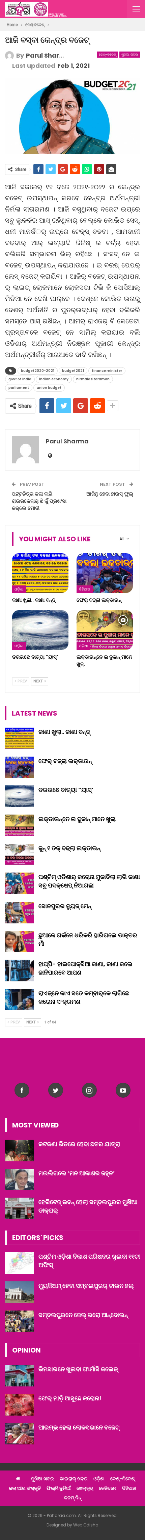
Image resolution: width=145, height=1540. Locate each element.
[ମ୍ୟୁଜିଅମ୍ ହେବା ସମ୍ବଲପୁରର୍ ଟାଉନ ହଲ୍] (19, 1292)
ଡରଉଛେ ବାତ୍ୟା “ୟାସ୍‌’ (65, 789)
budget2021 (73, 370)
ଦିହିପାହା (84, 589)
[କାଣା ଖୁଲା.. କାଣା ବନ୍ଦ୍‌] (40, 573)
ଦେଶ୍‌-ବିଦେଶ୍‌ (107, 54)
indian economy (53, 379)
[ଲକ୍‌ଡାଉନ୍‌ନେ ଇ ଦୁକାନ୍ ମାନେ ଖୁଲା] (105, 630)
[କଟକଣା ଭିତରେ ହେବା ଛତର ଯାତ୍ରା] (19, 1150)
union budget (49, 387)
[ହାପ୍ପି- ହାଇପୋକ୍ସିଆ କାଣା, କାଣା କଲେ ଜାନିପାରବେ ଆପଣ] (19, 970)
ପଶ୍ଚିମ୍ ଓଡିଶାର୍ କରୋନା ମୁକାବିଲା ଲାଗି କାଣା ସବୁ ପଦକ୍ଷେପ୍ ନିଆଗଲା (89, 881)
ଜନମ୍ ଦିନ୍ (72, 1497)
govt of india (19, 379)
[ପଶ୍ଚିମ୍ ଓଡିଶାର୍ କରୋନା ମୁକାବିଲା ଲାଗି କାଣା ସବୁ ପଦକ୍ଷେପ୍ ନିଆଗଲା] (19, 883)
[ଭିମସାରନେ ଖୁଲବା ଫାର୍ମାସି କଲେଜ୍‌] (19, 1375)
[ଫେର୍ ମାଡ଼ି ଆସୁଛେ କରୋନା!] (19, 1405)
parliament (18, 387)
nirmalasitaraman (93, 379)
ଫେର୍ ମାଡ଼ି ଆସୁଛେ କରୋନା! (70, 1398)
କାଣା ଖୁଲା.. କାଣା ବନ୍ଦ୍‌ (64, 731)
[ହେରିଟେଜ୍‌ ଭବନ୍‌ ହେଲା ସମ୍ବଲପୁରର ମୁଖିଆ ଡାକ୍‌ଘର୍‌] (19, 1208)
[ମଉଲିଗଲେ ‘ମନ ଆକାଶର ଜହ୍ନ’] (19, 1180)
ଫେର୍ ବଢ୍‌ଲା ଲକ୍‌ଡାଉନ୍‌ (65, 761)
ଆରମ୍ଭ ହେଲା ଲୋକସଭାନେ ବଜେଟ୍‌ (78, 1427)
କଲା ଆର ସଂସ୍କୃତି (25, 1488)
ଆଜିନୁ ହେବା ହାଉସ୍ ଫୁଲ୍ (109, 493)
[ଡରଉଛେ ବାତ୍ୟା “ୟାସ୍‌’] (40, 630)
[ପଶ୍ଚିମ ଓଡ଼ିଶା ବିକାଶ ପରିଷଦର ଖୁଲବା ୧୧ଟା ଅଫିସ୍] (19, 1263)
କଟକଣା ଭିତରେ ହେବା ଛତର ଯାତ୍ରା (79, 1144)
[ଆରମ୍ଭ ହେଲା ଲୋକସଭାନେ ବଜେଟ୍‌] (19, 1434)
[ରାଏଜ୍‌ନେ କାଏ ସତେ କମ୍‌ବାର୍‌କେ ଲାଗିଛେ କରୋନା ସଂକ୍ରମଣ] (19, 1000)
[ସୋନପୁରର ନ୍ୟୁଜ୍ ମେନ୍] (19, 912)
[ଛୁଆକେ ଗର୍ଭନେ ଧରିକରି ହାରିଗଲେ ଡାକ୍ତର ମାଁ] (19, 942)
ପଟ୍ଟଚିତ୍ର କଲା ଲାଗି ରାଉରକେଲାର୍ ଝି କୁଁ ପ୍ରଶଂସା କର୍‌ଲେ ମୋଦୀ (39, 501)
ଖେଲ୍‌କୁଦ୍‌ (85, 1488)
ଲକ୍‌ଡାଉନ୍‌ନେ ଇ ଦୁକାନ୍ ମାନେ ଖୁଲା (77, 819)
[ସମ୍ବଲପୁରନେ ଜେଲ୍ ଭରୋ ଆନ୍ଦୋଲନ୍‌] (19, 1321)
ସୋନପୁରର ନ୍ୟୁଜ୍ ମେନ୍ (64, 906)
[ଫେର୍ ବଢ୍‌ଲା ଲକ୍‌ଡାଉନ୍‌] (105, 573)
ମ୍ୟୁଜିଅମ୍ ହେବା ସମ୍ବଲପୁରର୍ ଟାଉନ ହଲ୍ (86, 1285)
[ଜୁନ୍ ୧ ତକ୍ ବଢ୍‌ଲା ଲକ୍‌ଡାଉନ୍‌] (19, 854)
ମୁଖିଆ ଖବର (129, 54)
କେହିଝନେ (107, 1488)
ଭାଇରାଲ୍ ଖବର (74, 1478)
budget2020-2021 (37, 370)
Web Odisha (85, 1525)
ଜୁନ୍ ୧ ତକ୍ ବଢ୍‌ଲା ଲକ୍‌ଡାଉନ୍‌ (69, 848)
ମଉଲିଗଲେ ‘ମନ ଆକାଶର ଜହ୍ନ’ (76, 1173)
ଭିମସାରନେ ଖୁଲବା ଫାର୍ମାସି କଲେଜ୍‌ (78, 1369)
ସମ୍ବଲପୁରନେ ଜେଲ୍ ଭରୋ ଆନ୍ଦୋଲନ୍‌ (83, 1315)
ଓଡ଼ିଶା (19, 589)
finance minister (107, 370)
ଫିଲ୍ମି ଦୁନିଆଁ (59, 1488)
